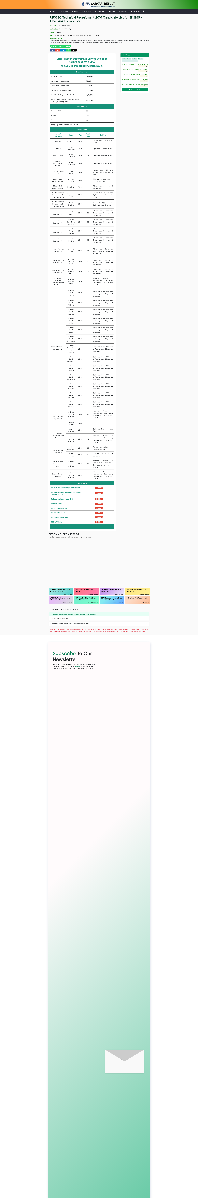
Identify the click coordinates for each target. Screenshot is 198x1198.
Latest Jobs (64, 11)
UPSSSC (96, 35)
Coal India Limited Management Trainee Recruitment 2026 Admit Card (144, 70)
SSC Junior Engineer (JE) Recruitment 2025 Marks (138, 84)
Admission (124, 11)
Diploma (62, 35)
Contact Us (136, 11)
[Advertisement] (95, 562)
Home (53, 11)
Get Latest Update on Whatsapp (61, 46)
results (56, 35)
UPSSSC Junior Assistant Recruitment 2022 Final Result (139, 79)
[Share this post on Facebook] (52, 50)
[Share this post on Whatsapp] (68, 50)
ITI (92, 35)
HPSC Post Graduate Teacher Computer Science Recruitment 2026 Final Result (147, 74)
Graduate (69, 35)
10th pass (76, 35)
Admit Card (87, 11)
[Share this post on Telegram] (63, 50)
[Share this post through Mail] (57, 50)
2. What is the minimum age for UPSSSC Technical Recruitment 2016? (70, 623)
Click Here (99, 488)
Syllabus (112, 11)
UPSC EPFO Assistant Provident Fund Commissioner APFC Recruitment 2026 (146, 65)
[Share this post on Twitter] (74, 50)
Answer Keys (100, 11)
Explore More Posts (134, 90)
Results (75, 11)
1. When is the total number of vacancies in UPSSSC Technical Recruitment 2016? (73, 614)
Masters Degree (85, 35)
